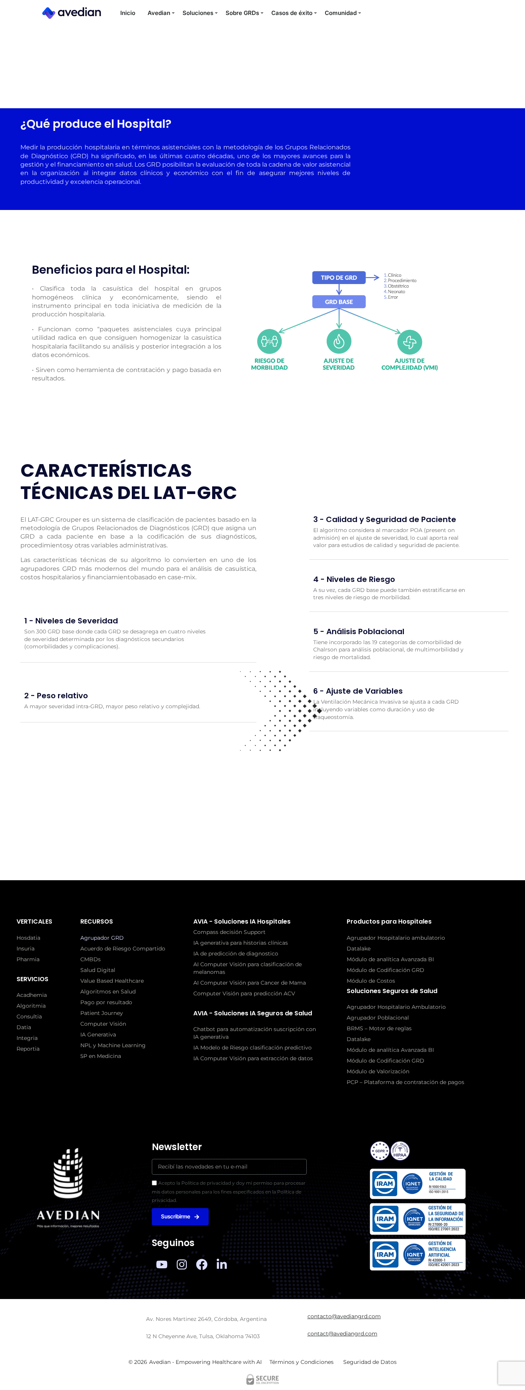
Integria (27, 1038)
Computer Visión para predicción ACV (244, 993)
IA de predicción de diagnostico (235, 953)
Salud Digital (97, 970)
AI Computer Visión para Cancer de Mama (249, 982)
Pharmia (28, 959)
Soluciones (198, 13)
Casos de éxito (291, 13)
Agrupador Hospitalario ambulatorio (396, 937)
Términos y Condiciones (301, 1362)
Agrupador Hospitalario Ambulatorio (396, 1006)
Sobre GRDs (242, 13)
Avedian (159, 13)
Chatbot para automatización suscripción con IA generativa (254, 1033)
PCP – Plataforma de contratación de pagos (405, 1082)
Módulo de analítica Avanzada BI (390, 959)
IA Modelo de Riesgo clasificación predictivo (252, 1047)
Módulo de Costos (371, 980)
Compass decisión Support (229, 932)
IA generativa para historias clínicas (240, 942)
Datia (24, 1027)
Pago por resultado (106, 1002)
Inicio (127, 13)
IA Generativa (98, 1034)
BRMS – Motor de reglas (379, 1028)
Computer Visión (103, 1023)
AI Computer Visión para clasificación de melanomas (247, 968)
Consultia (29, 1016)
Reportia (28, 1048)
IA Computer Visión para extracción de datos (253, 1058)
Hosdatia (28, 937)
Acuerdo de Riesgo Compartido (122, 948)
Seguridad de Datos (370, 1362)
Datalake (358, 948)
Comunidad (341, 13)
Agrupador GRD (102, 937)
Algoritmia (31, 1005)
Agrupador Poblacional (378, 1017)
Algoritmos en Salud (108, 991)
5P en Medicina (100, 1056)
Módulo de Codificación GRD (385, 970)
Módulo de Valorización (378, 1071)
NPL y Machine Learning (113, 1045)
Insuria (26, 948)
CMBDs (90, 959)
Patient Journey (101, 1013)
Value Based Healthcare (112, 980)
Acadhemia (32, 995)
